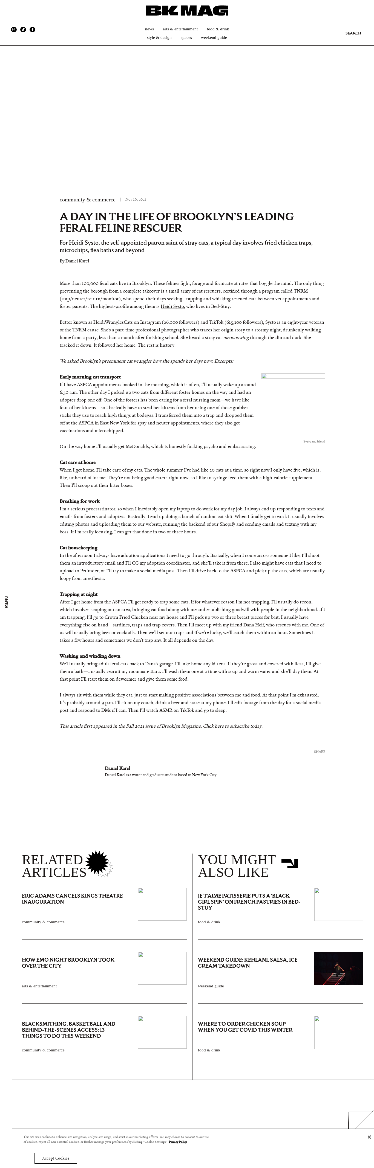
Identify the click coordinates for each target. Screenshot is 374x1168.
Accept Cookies (55, 1158)
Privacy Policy (178, 1142)
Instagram (150, 322)
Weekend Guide (214, 37)
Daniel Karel (77, 261)
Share (319, 752)
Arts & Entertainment (180, 29)
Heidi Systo (172, 306)
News (149, 29)
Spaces (186, 37)
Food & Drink (218, 29)
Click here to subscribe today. (232, 726)
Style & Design (159, 37)
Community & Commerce (88, 199)
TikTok (216, 322)
